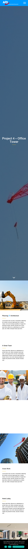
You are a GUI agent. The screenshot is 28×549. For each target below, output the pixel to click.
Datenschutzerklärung (18, 546)
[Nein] (26, 544)
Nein (10, 546)
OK (5, 546)
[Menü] (24, 3)
